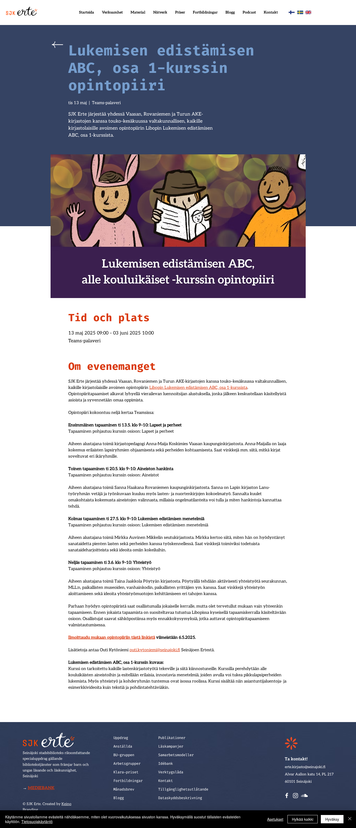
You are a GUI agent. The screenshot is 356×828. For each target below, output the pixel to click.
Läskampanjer (170, 746)
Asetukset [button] (275, 819)
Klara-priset (125, 772)
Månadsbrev (123, 789)
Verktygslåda (170, 772)
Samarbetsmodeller (176, 755)
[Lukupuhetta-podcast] (304, 795)
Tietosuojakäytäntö (37, 821)
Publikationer (171, 737)
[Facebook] (286, 795)
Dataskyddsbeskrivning (180, 797)
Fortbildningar (128, 780)
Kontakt (165, 780)
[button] (112, 12)
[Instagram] (295, 795)
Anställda (122, 746)
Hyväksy (332, 819)
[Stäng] (350, 819)
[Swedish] (300, 12)
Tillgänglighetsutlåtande (181, 789)
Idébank (165, 763)
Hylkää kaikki (302, 819)
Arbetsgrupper (126, 763)
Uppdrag (120, 737)
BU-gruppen (123, 755)
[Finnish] (291, 12)
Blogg (118, 797)
